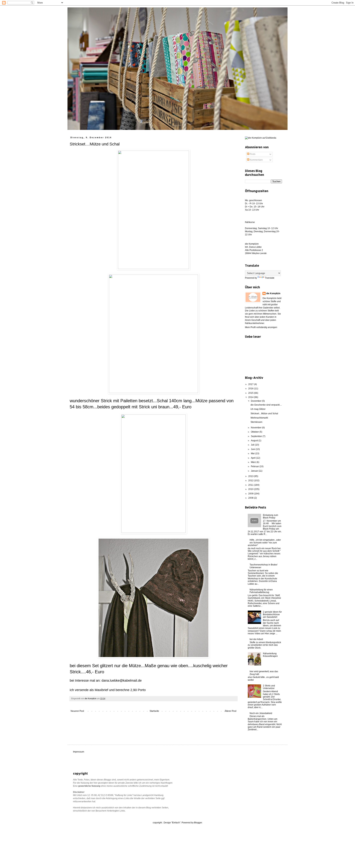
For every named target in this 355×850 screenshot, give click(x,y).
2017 (251, 384)
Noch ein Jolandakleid (261, 713)
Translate (269, 278)
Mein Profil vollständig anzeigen (261, 327)
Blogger (198, 822)
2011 (251, 485)
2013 (251, 476)
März (253, 462)
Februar (255, 466)
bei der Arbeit (256, 639)
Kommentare (256, 160)
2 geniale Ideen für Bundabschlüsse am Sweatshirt (272, 615)
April (253, 458)
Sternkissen (256, 422)
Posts (252, 154)
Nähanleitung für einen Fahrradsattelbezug (261, 591)
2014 (251, 397)
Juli (253, 445)
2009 (251, 493)
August (254, 440)
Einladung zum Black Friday (270, 516)
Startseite (154, 711)
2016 (251, 388)
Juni (253, 449)
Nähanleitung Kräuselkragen (270, 654)
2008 (251, 498)
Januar (254, 471)
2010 (251, 489)
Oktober (255, 432)
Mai (253, 453)
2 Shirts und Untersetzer (269, 687)
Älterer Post (230, 711)
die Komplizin (273, 293)
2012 (251, 480)
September (257, 436)
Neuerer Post (77, 711)
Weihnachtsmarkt (259, 417)
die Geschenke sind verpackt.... (266, 405)
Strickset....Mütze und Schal (264, 413)
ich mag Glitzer (258, 409)
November (256, 427)
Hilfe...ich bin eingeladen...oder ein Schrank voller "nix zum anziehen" (264, 543)
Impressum (78, 751)
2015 (251, 393)
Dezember (256, 401)
